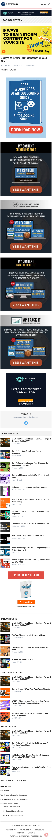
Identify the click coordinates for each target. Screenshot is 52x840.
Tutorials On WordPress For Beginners (26, 836)
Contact (20, 833)
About (30, 833)
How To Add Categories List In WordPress (28, 536)
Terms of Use (11, 830)
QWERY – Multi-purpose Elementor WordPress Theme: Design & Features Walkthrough (30, 702)
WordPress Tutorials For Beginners (13, 795)
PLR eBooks (5, 791)
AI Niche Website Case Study (23, 659)
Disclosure (39, 830)
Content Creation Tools (9, 804)
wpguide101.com (33, 825)
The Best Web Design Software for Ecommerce (30, 523)
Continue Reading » (8, 70)
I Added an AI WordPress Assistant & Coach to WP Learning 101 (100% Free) (30, 756)
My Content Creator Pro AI (13, 811)
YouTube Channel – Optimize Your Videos (28, 635)
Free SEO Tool (5, 786)
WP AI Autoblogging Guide (13, 815)
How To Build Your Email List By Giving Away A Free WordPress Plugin (30, 744)
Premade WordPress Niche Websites (14, 799)
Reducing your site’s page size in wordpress (29, 487)
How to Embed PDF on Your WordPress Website (31, 689)
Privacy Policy (25, 830)
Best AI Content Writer (11, 807)
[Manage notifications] (46, 835)
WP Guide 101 (5, 65)
